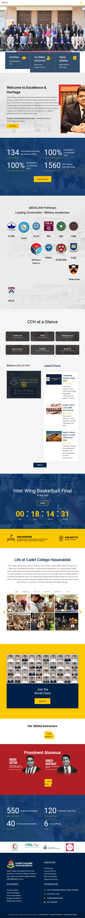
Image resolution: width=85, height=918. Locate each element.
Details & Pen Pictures (14, 901)
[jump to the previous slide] (3, 28)
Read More (12, 126)
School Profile (42, 179)
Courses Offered (50, 871)
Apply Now (42, 701)
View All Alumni (48, 783)
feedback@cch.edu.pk (55, 898)
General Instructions (51, 879)
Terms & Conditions (56, 914)
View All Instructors (48, 735)
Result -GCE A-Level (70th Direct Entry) (69, 407)
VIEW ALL (40, 465)
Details (42, 503)
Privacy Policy (43, 914)
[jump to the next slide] (81, 28)
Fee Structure (48, 868)
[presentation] (4, 765)
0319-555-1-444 (53, 894)
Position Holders (12, 890)
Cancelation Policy (70, 914)
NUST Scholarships (50, 876)
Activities (14, 57)
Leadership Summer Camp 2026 (69, 378)
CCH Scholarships (50, 874)
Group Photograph (13, 893)
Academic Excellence (14, 898)
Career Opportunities (14, 895)
